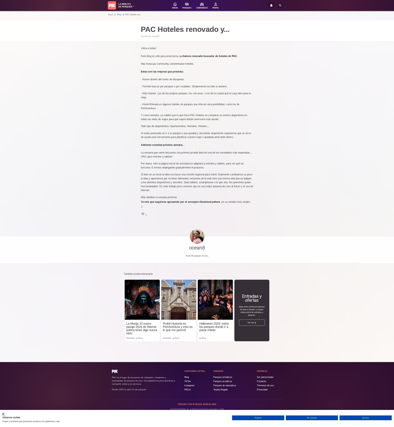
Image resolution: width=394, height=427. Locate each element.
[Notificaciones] (271, 5)
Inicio (110, 14)
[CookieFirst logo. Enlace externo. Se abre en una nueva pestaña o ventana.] (3, 414)
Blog (119, 14)
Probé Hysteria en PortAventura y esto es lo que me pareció (178, 327)
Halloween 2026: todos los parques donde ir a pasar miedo (214, 327)
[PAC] (112, 5)
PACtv (187, 389)
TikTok (187, 381)
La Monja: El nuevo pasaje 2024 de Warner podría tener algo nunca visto (141, 328)
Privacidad (262, 389)
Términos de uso (265, 385)
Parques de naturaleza (224, 385)
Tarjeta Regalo (220, 389)
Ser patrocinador (265, 377)
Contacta (261, 381)
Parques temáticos (222, 377)
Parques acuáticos (222, 381)
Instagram (189, 385)
